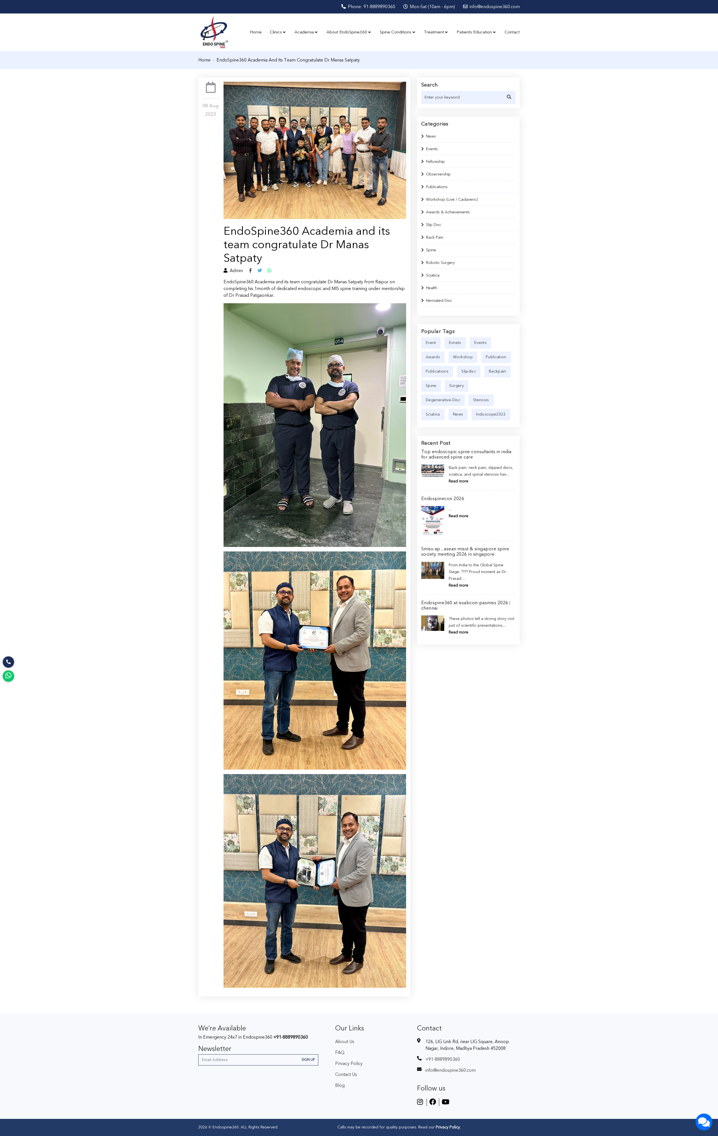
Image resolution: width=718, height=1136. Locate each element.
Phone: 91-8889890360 (371, 6)
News (431, 136)
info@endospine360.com (494, 6)
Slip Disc (433, 225)
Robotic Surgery (440, 262)
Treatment (434, 32)
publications (437, 371)
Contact (512, 32)
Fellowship (435, 161)
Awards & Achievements (448, 212)
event (431, 342)
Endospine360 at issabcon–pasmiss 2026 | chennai (465, 605)
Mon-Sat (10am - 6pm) (432, 6)
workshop (463, 357)
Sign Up (308, 1060)
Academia (304, 32)
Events (432, 149)
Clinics (276, 32)
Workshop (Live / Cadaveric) (452, 199)
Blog (340, 1085)
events (480, 342)
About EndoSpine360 (346, 32)
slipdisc (468, 371)
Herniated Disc (439, 300)
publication (496, 357)
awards (433, 357)
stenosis (481, 400)
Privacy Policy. (448, 1127)
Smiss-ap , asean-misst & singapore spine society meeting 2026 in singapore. (465, 551)
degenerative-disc (443, 400)
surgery (456, 385)
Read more (458, 481)
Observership (438, 174)
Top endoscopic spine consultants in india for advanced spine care (466, 454)
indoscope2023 (491, 414)
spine (431, 385)
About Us (344, 1042)
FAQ (339, 1053)
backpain (497, 371)
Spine (431, 250)
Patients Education (474, 32)
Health (431, 288)
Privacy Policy (349, 1063)
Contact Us (346, 1074)
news (458, 414)
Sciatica (432, 275)
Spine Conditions (395, 32)
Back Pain (434, 237)
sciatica (433, 414)
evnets (455, 342)
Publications (437, 187)
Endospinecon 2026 (442, 499)
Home (256, 32)
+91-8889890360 (290, 1037)
